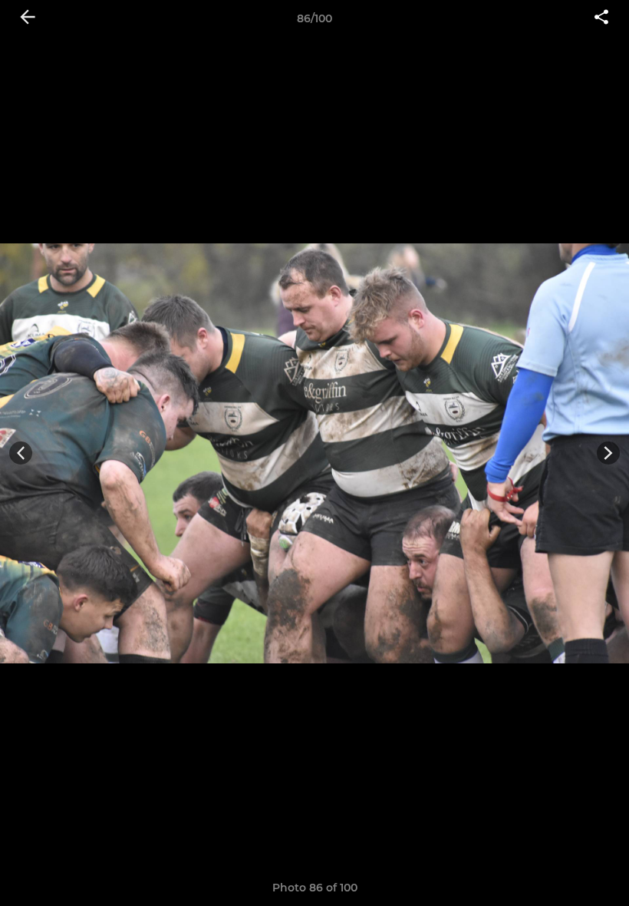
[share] (601, 18)
